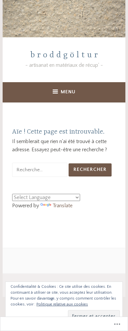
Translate (63, 206)
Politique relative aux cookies (62, 304)
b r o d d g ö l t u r (64, 55)
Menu (68, 92)
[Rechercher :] (40, 170)
